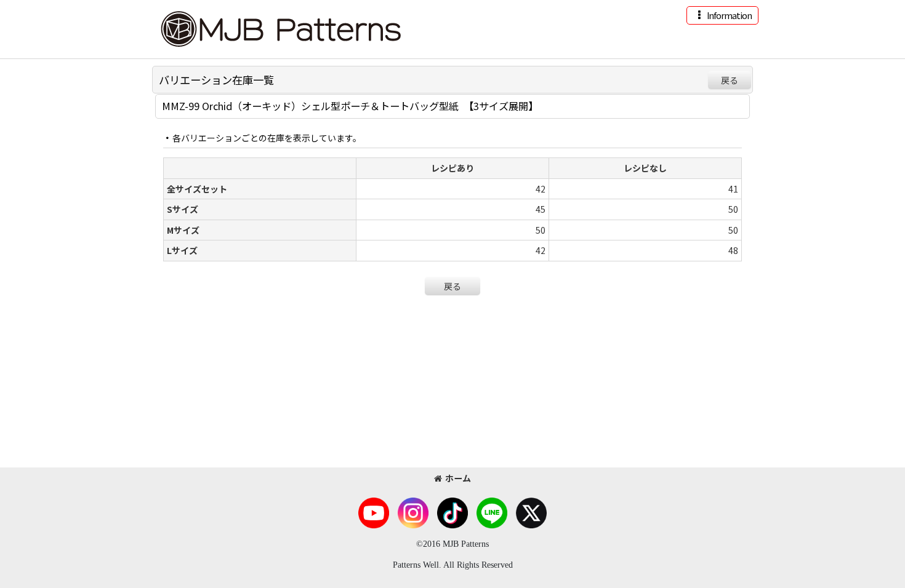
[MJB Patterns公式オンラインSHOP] (280, 28)
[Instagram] (413, 512)
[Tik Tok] (452, 512)
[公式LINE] (492, 512)
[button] (722, 15)
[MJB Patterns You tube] (373, 512)
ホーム (458, 478)
